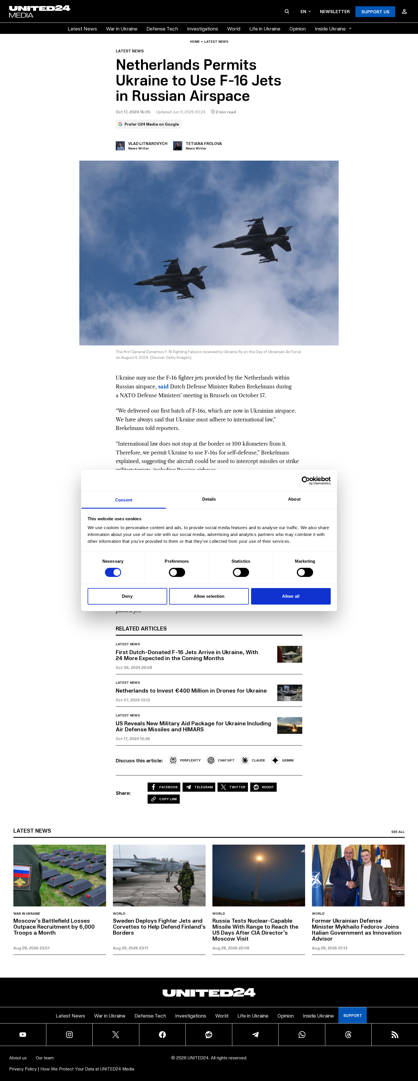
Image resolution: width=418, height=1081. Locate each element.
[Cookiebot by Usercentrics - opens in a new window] (306, 480)
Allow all (290, 596)
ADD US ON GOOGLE (307, 1059)
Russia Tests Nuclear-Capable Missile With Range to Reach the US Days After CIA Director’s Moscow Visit (255, 929)
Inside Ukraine (330, 28)
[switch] (177, 572)
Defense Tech (162, 28)
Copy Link (168, 799)
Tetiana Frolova (204, 143)
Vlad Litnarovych (147, 143)
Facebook (168, 787)
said (163, 387)
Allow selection (209, 596)
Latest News (82, 28)
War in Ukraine (121, 28)
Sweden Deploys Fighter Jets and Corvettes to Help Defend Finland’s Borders (159, 926)
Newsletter (335, 11)
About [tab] (294, 499)
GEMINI (287, 760)
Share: (123, 792)
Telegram (203, 787)
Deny (127, 596)
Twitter (237, 787)
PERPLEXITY (190, 760)
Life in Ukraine (264, 28)
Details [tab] (209, 499)
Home (195, 41)
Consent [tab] (123, 499)
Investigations (202, 28)
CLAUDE (258, 760)
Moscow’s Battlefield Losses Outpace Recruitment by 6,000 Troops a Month (54, 926)
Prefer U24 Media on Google (152, 124)
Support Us (375, 11)
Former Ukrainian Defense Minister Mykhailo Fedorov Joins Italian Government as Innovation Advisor (357, 929)
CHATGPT (226, 760)
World (233, 28)
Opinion (297, 28)
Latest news (216, 41)
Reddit (268, 787)
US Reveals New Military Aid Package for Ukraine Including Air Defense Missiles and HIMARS (193, 726)
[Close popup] (411, 1045)
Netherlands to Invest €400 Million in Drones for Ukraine (191, 690)
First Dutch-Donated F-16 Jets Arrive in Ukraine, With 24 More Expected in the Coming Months (187, 655)
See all (398, 832)
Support (352, 1015)
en (303, 11)
